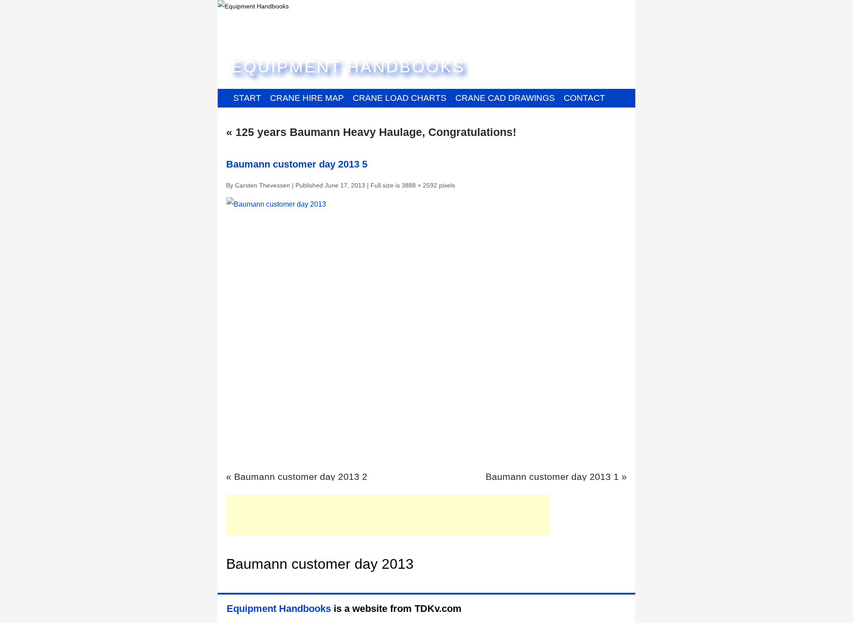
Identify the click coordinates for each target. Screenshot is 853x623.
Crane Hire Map (307, 98)
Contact (584, 98)
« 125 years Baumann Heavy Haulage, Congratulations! (371, 132)
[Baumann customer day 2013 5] (426, 330)
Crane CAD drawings (505, 98)
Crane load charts (399, 98)
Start (247, 98)
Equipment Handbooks (348, 66)
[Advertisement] (388, 515)
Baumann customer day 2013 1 (552, 476)
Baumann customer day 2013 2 (300, 476)
